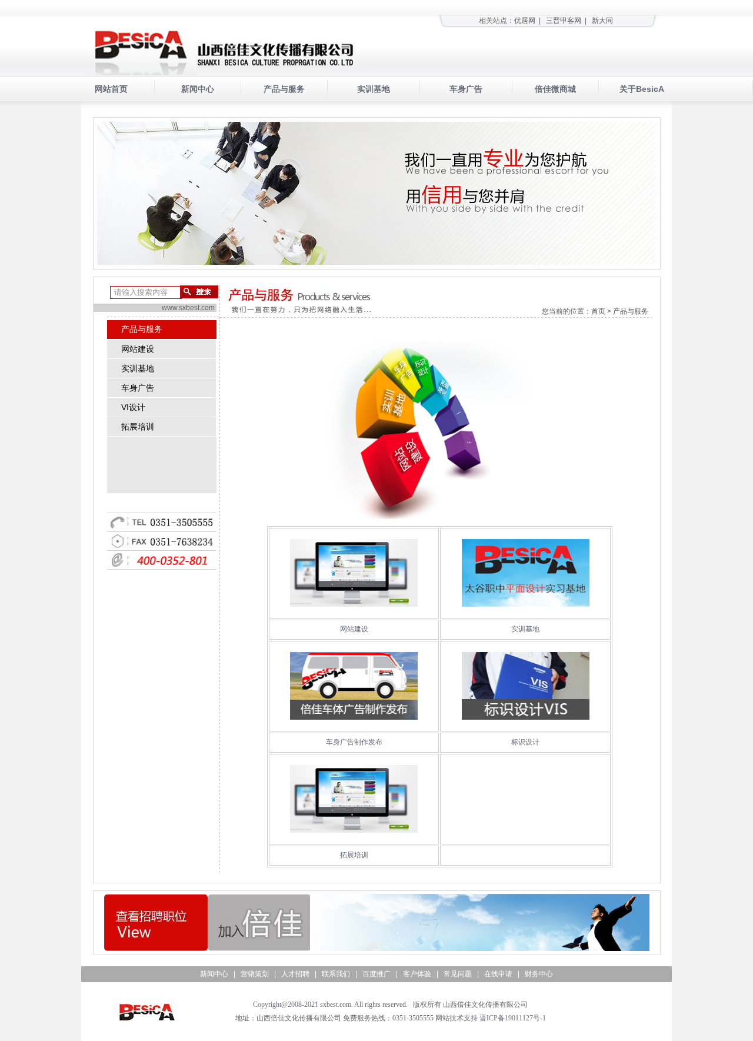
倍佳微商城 (555, 89)
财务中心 (539, 974)
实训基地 (373, 89)
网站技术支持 (456, 1018)
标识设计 (525, 742)
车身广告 (465, 89)
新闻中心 (197, 89)
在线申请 (498, 974)
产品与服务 (284, 89)
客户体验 (417, 974)
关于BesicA (641, 89)
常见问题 (458, 974)
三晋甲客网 (563, 20)
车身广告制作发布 (354, 742)
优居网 (524, 20)
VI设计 (126, 407)
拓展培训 (130, 426)
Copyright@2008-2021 (285, 1004)
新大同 (602, 20)
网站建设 (130, 349)
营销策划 (255, 974)
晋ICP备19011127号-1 (512, 1018)
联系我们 (336, 974)
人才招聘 (295, 974)
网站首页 (111, 89)
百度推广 (376, 974)
